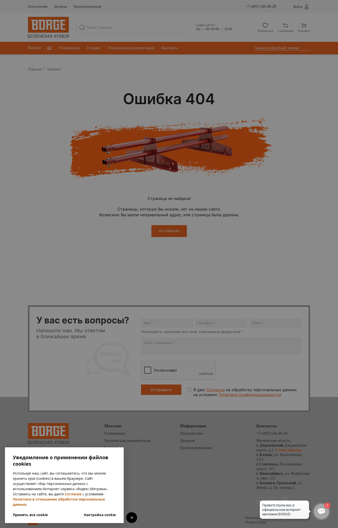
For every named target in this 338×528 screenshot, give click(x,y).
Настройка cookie (100, 514)
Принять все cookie (30, 514)
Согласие (73, 494)
